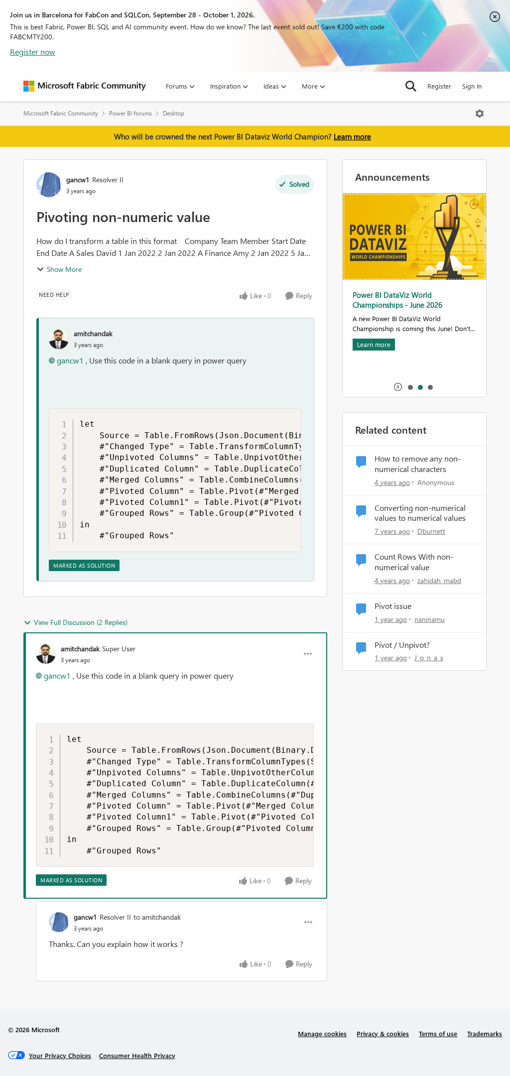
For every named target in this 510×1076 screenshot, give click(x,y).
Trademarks (484, 1033)
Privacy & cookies (383, 1033)
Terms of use (438, 1033)
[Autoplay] (398, 387)
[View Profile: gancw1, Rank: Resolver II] (48, 184)
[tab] (410, 387)
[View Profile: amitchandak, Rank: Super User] (46, 654)
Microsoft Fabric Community (60, 113)
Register (439, 86)
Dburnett (431, 531)
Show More (64, 269)
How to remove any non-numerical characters (418, 464)
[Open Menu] (480, 113)
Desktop (173, 113)
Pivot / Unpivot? (402, 645)
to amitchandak (157, 917)
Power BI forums (130, 113)
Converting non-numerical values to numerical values (420, 513)
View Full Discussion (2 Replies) (81, 622)
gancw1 (78, 179)
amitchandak (93, 333)
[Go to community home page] (84, 86)
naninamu (429, 619)
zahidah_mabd (439, 580)
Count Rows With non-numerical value (414, 562)
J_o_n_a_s (428, 657)
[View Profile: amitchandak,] (59, 339)
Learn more (352, 136)
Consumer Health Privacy (137, 1055)
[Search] (411, 86)
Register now (32, 51)
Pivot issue (393, 606)
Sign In (472, 86)
